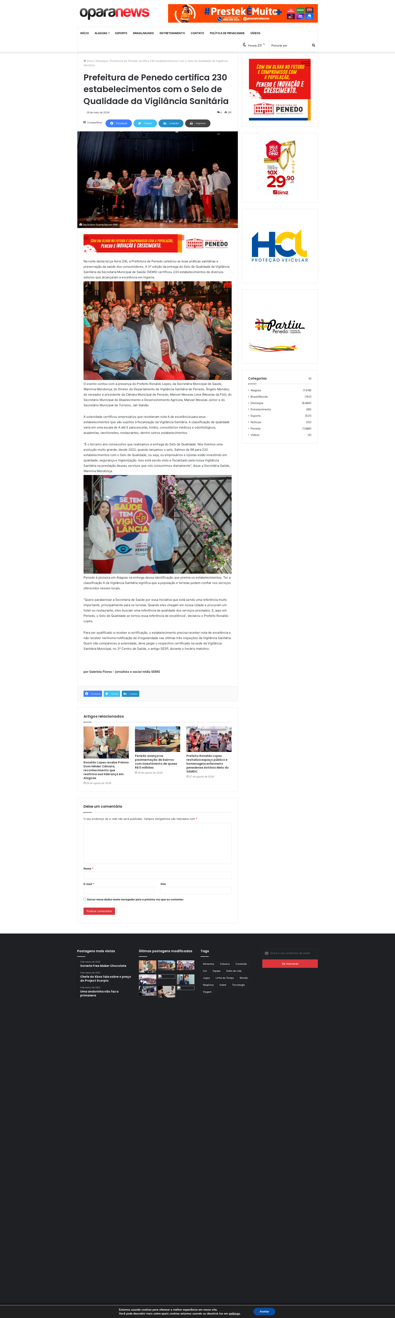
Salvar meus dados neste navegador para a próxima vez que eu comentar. (135, 899)
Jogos (206, 977)
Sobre (223, 984)
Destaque (102, 61)
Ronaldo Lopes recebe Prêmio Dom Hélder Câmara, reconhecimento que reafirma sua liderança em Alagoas (106, 770)
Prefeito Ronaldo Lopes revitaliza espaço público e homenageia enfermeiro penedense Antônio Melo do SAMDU (207, 764)
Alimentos (208, 963)
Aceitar (264, 1311)
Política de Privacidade (227, 33)
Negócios (208, 984)
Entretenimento (172, 33)
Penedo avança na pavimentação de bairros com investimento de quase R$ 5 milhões (156, 762)
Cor (205, 970)
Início (84, 33)
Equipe (217, 970)
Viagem (207, 991)
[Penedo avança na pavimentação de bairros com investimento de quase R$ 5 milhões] (157, 739)
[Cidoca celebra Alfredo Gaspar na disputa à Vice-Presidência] (185, 979)
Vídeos (255, 33)
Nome (88, 868)
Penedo (256, 428)
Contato (197, 33)
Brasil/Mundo (143, 33)
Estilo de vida (234, 970)
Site (163, 884)
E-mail (89, 884)
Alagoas (101, 33)
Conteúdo (241, 963)
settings (234, 1313)
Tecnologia (238, 984)
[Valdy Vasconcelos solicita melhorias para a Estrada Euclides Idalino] (166, 979)
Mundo (244, 977)
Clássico (225, 963)
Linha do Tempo (225, 977)
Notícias (256, 422)
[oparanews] (115, 12)
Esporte (121, 33)
